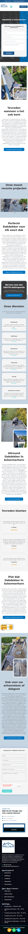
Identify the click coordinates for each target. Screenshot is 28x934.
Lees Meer (14, 328)
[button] (11, 7)
